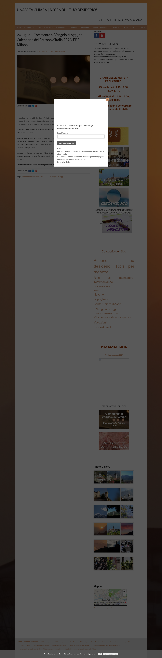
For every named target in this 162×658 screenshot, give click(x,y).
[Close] (107, 99)
